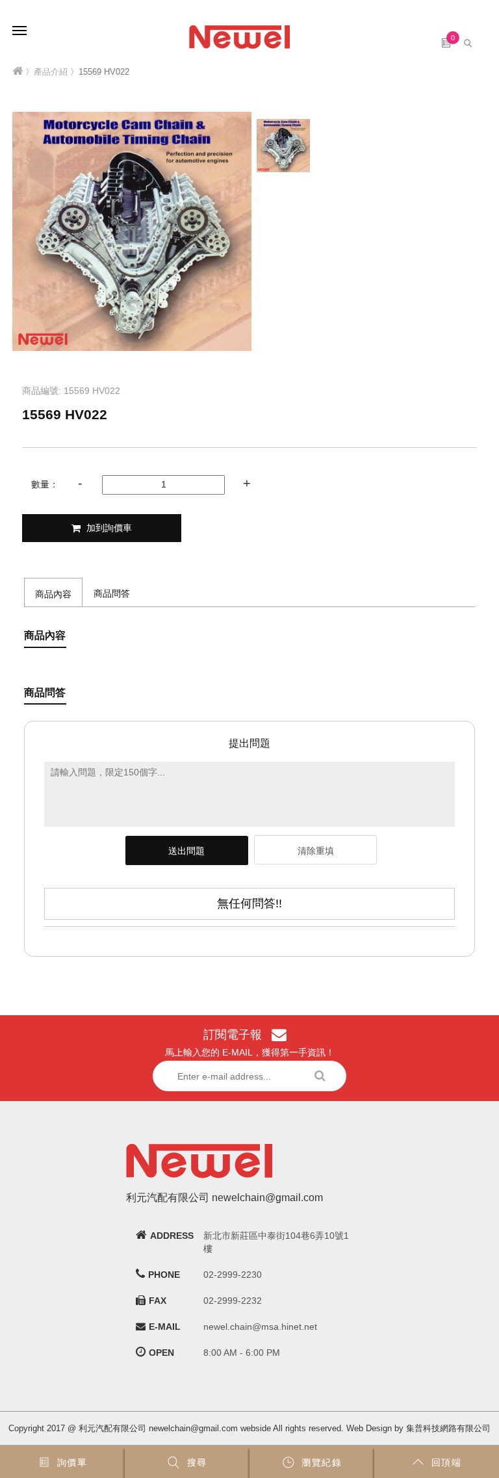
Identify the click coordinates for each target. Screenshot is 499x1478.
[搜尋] (469, 42)
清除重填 (316, 851)
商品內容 (53, 594)
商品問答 (112, 593)
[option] (131, 231)
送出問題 (186, 851)
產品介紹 (51, 72)
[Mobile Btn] (19, 21)
